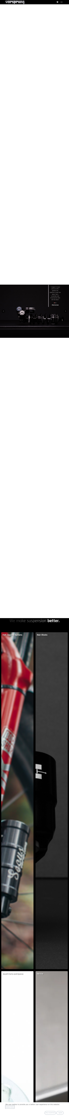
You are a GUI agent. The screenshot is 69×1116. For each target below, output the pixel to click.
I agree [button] (60, 1113)
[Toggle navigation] (61, 2)
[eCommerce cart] (57, 2)
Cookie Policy (10, 1107)
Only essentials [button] (50, 1113)
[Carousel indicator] (31, 334)
